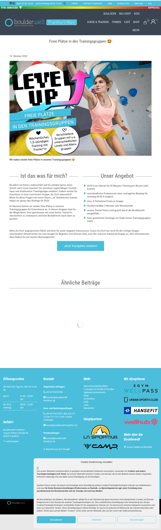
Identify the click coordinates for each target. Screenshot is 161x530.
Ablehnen (96, 519)
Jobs (86, 405)
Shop (86, 395)
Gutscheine (89, 398)
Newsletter (89, 408)
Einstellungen (137, 519)
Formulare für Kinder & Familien (99, 389)
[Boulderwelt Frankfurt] (41, 22)
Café (86, 402)
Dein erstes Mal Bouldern (96, 386)
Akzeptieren (56, 519)
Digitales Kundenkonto (95, 392)
